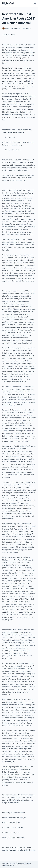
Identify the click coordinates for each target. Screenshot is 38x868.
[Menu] (35, 3)
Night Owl (8, 3)
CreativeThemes (8, 866)
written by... (26, 28)
